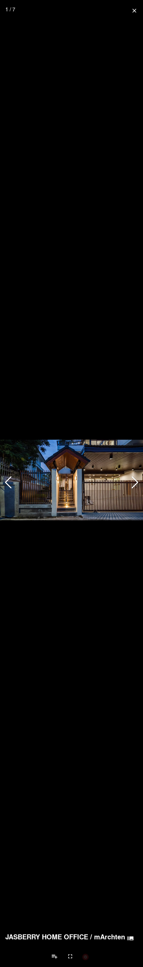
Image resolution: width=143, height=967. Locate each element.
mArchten (109, 937)
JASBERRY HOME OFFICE (46, 937)
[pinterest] (85, 957)
